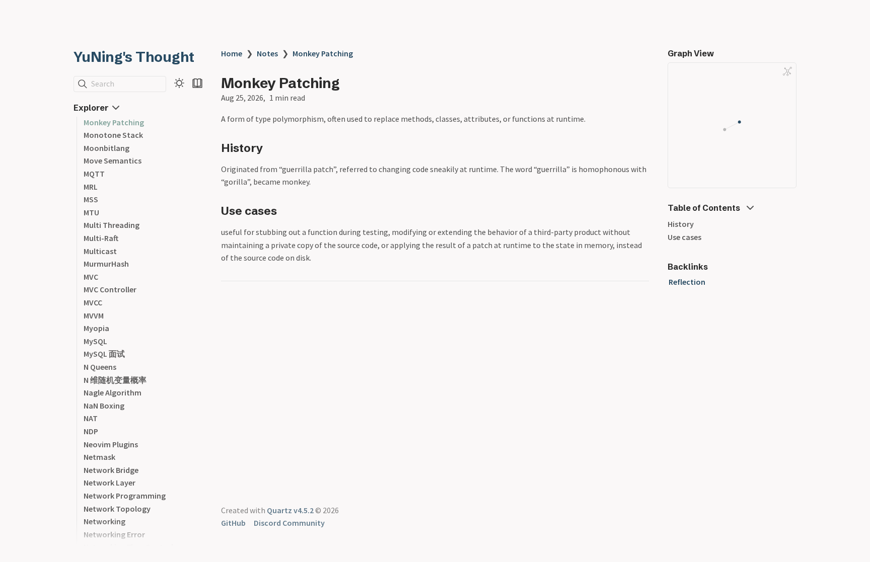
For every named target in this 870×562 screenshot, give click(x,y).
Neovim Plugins (111, 444)
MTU (91, 212)
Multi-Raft (101, 238)
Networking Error (114, 534)
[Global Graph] (787, 71)
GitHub (233, 523)
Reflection (687, 282)
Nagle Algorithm (112, 392)
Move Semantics (112, 160)
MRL (91, 187)
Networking (104, 521)
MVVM (94, 315)
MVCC (93, 302)
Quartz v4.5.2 (290, 510)
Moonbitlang (106, 148)
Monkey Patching (114, 122)
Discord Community (289, 523)
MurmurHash (106, 264)
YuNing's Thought (134, 56)
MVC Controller (110, 289)
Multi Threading (111, 225)
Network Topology (117, 509)
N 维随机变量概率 (115, 380)
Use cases (684, 237)
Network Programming (125, 496)
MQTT (94, 174)
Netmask (99, 457)
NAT (91, 418)
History (681, 224)
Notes (267, 53)
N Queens (100, 367)
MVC (91, 277)
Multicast (100, 251)
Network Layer (109, 482)
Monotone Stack (113, 135)
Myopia (96, 328)
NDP (91, 431)
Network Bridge (111, 470)
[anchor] (272, 147)
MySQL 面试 (104, 354)
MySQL (95, 341)
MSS (91, 199)
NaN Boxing (104, 405)
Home (231, 53)
